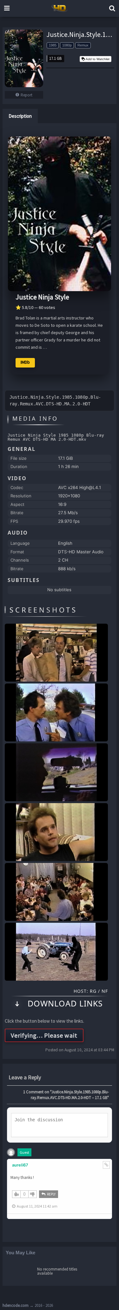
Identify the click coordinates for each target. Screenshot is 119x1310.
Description (20, 116)
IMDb (25, 362)
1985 (52, 45)
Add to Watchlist (97, 59)
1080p (67, 45)
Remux (83, 45)
